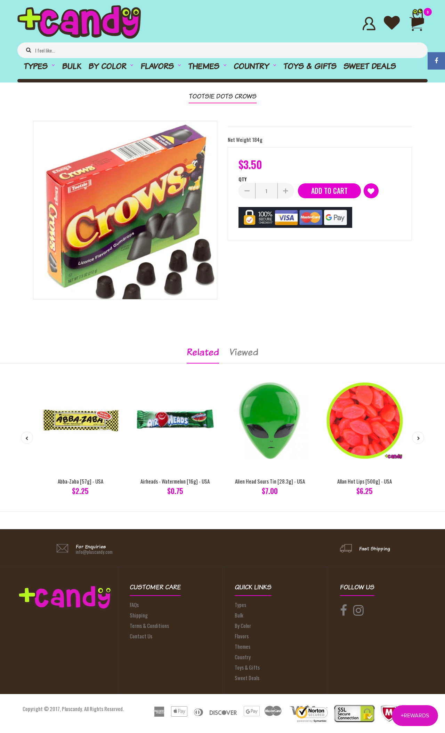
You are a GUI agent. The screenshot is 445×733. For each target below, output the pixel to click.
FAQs (134, 604)
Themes (242, 646)
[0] (420, 23)
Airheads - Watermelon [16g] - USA (175, 481)
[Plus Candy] (79, 36)
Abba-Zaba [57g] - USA (80, 481)
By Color (243, 625)
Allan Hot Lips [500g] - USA (364, 481)
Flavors (242, 636)
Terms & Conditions (149, 625)
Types (240, 604)
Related (203, 352)
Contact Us (141, 636)
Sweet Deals (247, 678)
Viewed (243, 352)
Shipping (139, 615)
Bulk (239, 615)
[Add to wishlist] (371, 191)
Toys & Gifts (247, 667)
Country (243, 657)
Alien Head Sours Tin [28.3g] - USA (270, 481)
